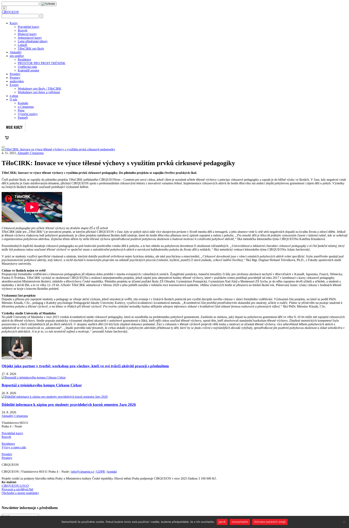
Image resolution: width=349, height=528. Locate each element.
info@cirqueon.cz (82, 471)
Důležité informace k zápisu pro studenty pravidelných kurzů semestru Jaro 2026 (69, 404)
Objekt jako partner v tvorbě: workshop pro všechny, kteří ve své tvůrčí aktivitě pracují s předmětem (85, 366)
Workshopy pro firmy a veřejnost (39, 92)
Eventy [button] (14, 85)
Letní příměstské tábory (33, 41)
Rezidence (24, 59)
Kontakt (23, 103)
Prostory (15, 77)
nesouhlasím (240, 521)
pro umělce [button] (17, 56)
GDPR (100, 471)
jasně (222, 521)
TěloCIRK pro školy (31, 48)
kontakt (112, 471)
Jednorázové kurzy (30, 37)
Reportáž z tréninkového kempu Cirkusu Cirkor (42, 385)
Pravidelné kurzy (28, 26)
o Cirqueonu (26, 106)
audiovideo (17, 81)
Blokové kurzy (27, 34)
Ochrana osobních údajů (270, 521)
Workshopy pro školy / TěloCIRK (39, 88)
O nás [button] (13, 99)
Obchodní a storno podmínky (20, 493)
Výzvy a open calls (14, 447)
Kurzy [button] (14, 23)
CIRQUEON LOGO (15, 485)
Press (21, 110)
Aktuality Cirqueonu (30, 153)
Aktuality (16, 52)
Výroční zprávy (28, 114)
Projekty (15, 74)
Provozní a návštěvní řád (17, 489)
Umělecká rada (27, 66)
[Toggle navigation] (3, 146)
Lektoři (22, 45)
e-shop (14, 96)
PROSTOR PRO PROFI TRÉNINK (41, 63)
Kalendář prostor (28, 70)
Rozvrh (22, 30)
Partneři (23, 117)
